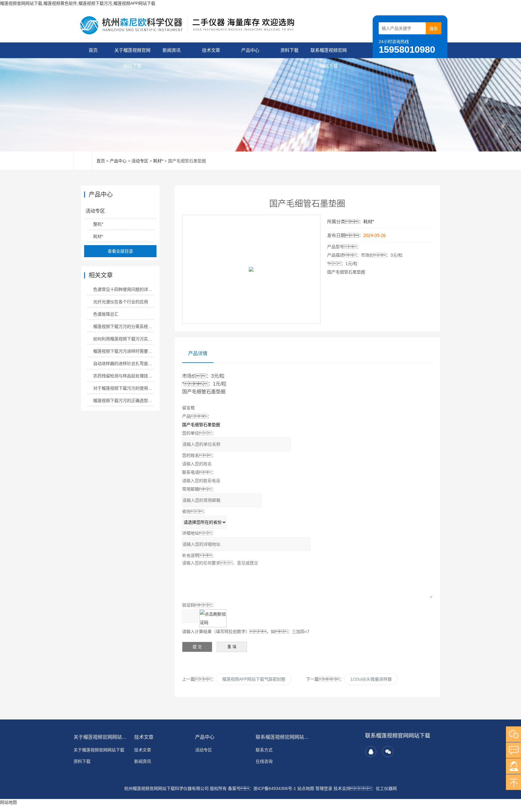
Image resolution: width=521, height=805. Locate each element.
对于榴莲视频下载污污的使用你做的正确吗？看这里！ (123, 388)
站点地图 (305, 788)
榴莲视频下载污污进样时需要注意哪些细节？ (123, 351)
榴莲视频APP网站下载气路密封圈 (253, 679)
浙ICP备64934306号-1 (274, 788)
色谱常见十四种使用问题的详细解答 (123, 289)
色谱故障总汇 (105, 314)
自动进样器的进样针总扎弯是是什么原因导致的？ (123, 363)
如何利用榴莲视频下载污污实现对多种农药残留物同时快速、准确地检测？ (123, 338)
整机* (98, 224)
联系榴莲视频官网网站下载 (329, 53)
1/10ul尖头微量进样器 (371, 679)
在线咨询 (264, 761)
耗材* (158, 160)
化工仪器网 (386, 788)
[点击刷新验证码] (212, 618)
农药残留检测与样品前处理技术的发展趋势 (123, 375)
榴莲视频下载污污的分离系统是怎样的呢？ (123, 326)
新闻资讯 (172, 50)
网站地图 (8, 802)
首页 (93, 50)
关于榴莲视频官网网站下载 (132, 53)
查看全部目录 (120, 251)
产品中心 (250, 50)
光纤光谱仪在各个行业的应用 (120, 301)
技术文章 (211, 50)
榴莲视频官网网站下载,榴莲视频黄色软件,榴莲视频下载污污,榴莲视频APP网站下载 (77, 3)
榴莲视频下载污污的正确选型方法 (123, 400)
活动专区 (139, 160)
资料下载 (289, 50)
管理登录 (323, 788)
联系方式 (264, 749)
